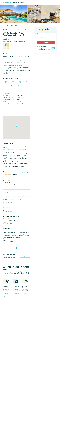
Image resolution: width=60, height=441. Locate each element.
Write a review (25, 172)
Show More (5, 73)
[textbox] (21, 2)
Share (27, 29)
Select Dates (46, 42)
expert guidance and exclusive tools (16, 293)
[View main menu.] (56, 2)
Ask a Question (25, 256)
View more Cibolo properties (11, 25)
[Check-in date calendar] (37, 34)
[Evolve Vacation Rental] (7, 3)
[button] (46, 37)
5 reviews (46, 31)
